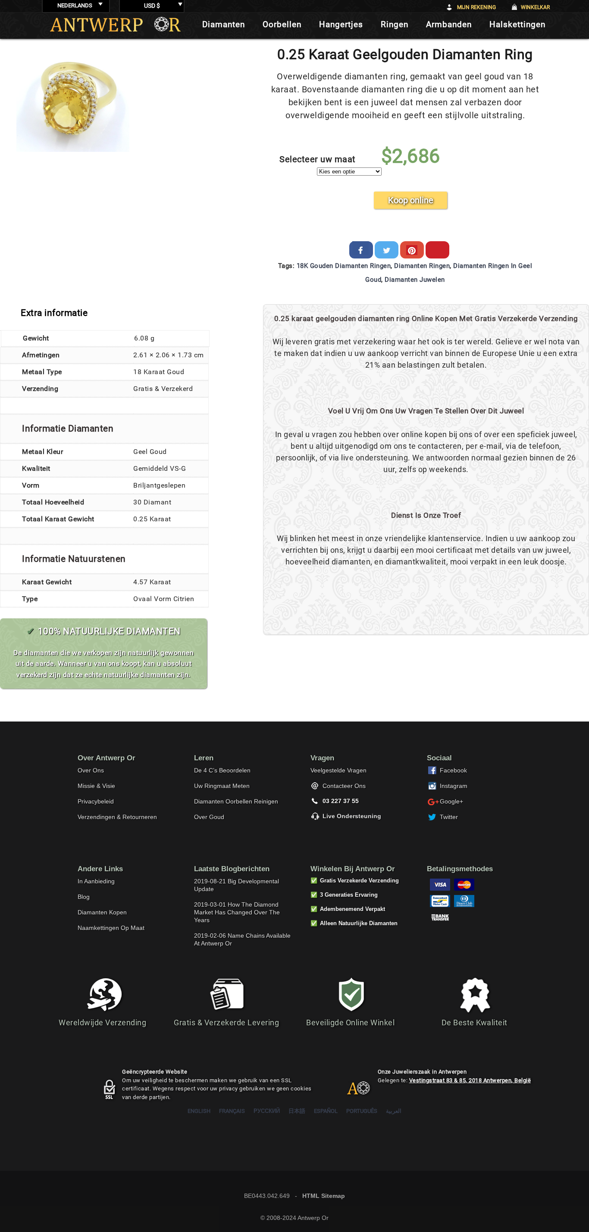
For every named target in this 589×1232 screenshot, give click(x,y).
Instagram (453, 785)
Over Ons (91, 770)
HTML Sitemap (323, 1195)
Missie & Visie (96, 785)
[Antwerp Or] (351, 1092)
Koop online (410, 200)
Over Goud (209, 816)
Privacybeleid (96, 801)
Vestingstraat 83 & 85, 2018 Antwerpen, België (470, 1080)
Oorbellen (282, 24)
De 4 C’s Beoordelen (222, 770)
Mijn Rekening (476, 7)
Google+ (451, 801)
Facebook (453, 770)
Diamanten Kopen (102, 912)
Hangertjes (341, 24)
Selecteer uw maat (317, 159)
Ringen (394, 24)
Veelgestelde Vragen (338, 770)
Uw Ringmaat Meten (222, 785)
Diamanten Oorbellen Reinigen (236, 801)
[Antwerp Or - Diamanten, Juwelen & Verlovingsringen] (115, 24)
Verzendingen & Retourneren (117, 816)
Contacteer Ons (344, 785)
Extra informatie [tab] (54, 313)
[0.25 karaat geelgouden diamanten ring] (72, 149)
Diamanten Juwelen (415, 280)
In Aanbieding (96, 881)
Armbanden (449, 24)
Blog (84, 896)
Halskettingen (517, 24)
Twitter (449, 816)
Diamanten (223, 24)
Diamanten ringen (422, 266)
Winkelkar (535, 7)
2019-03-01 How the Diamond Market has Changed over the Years (237, 912)
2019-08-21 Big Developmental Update (236, 885)
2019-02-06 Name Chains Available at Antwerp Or (242, 939)
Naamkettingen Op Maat (111, 927)
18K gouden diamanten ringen (344, 266)
